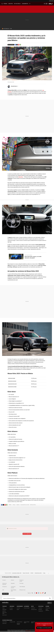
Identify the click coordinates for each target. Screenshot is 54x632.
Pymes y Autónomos (47, 610)
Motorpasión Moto (34, 609)
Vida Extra (11, 609)
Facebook (44, 3)
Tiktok (52, 3)
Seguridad (12, 583)
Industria (10, 3)
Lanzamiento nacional (25, 504)
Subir (49, 602)
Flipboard (18, 44)
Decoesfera (40, 609)
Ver (27, 533)
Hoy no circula (17, 3)
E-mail (20, 44)
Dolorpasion (4, 586)
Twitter (48, 3)
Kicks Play (21, 176)
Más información (28, 630)
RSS (41, 593)
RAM (11, 28)
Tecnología (21, 583)
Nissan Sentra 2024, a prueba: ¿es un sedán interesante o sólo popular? (33, 257)
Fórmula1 (4, 580)
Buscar (50, 598)
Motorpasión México (33, 622)
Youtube (50, 3)
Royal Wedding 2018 (13, 590)
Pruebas (5, 3)
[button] (14, 86)
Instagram (46, 3)
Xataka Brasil (4, 623)
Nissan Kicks (33, 504)
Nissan (14, 504)
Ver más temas (5, 593)
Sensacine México (19, 621)
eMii (3, 589)
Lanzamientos (25, 3)
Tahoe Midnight (22, 586)
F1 (29, 3)
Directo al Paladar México (26, 622)
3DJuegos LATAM (12, 621)
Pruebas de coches (21, 581)
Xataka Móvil (4, 609)
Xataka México (4, 621)
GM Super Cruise (22, 589)
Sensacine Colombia (18, 624)
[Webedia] (51, 0)
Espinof (18, 609)
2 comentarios (11, 44)
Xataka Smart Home (4, 613)
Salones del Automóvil (4, 584)
